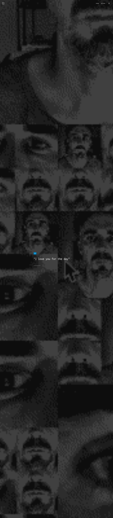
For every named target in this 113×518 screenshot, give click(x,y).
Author (103, 3)
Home (97, 3)
